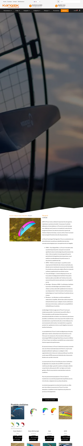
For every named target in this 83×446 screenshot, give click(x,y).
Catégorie (15, 215)
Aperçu (17, 428)
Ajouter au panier (50, 399)
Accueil (11, 215)
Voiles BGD (24, 215)
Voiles (20, 215)
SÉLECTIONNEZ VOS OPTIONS (17, 438)
